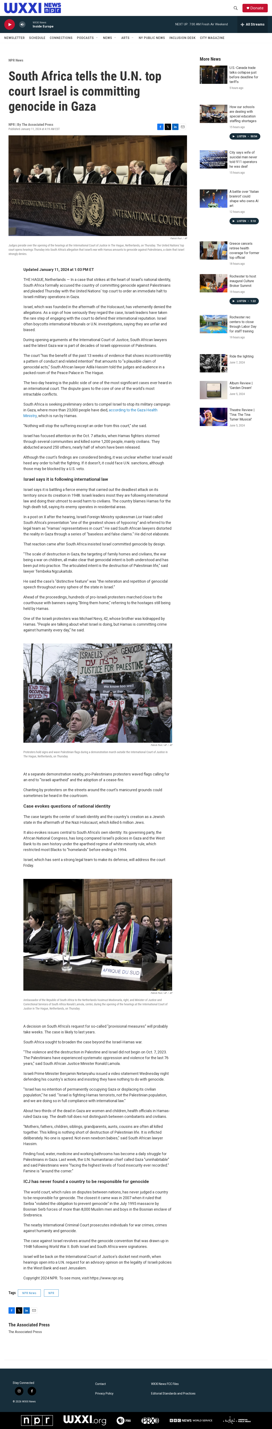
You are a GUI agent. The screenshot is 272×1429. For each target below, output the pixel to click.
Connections (61, 38)
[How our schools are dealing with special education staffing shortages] (213, 114)
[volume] (22, 24)
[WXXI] (85, 1420)
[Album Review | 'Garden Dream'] (213, 390)
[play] (9, 24)
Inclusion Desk (182, 38)
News (107, 38)
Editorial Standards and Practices (173, 1393)
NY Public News (152, 38)
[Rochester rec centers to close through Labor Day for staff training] (213, 324)
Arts (125, 38)
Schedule (37, 38)
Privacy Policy (104, 1393)
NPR (51, 1293)
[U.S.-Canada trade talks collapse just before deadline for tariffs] (213, 75)
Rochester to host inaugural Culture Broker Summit (243, 281)
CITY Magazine (212, 38)
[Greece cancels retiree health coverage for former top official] (213, 250)
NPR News (15, 60)
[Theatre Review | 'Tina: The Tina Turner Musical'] (213, 417)
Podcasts (85, 38)
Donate (257, 8)
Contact (100, 1384)
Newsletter (14, 38)
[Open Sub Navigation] (97, 38)
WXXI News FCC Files (165, 1384)
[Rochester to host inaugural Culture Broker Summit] (213, 283)
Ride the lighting (242, 356)
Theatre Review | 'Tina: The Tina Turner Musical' (242, 414)
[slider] (29, 24)
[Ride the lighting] (213, 363)
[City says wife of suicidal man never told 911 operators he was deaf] (213, 159)
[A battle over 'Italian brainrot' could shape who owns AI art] (213, 198)
